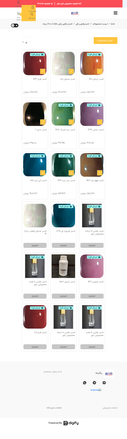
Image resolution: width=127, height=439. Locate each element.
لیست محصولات (99, 24)
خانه (113, 24)
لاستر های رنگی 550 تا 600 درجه (57, 24)
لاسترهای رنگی (82, 24)
